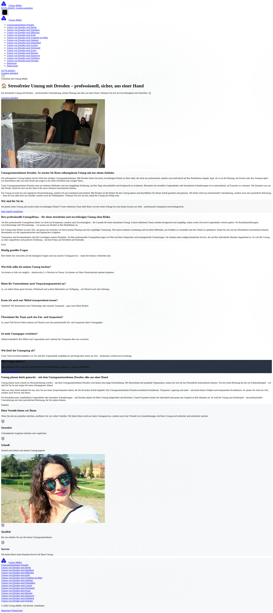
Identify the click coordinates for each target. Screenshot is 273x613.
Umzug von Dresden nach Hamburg (23, 30)
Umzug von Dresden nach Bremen (22, 53)
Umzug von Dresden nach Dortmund (23, 48)
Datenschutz (12, 66)
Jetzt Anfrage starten (10, 372)
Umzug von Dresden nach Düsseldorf (24, 43)
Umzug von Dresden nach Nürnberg (23, 58)
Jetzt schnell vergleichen (12, 211)
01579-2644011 (8, 8)
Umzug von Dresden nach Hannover (23, 55)
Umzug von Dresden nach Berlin (22, 27)
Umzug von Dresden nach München (23, 32)
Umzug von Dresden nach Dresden (23, 60)
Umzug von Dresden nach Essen (21, 50)
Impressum (12, 63)
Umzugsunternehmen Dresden (20, 25)
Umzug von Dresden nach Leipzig (22, 45)
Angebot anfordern (24, 8)
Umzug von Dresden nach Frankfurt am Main (27, 37)
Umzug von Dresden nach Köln (21, 35)
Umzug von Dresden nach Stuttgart (23, 40)
